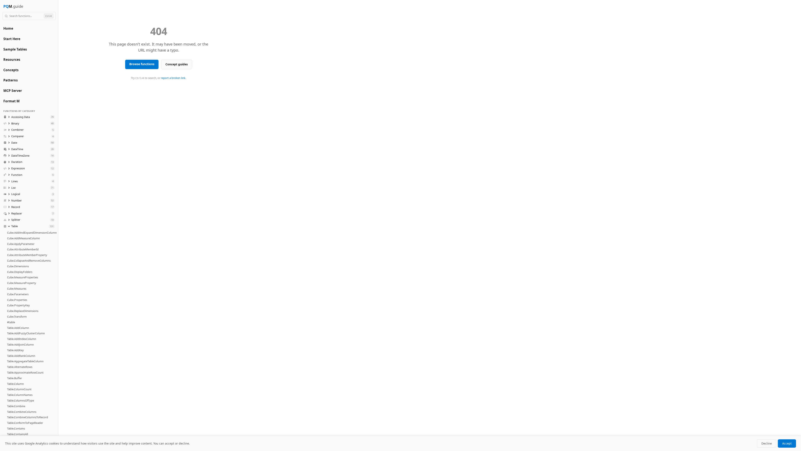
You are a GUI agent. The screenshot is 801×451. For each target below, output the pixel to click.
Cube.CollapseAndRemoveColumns (29, 260)
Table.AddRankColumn (21, 356)
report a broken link (173, 78)
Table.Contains (16, 428)
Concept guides (176, 64)
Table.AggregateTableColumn (25, 361)
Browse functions (141, 64)
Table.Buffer (14, 378)
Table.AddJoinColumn (20, 344)
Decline (766, 443)
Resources (11, 59)
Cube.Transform (17, 316)
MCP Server (12, 90)
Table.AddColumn (18, 328)
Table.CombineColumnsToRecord (27, 417)
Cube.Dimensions (18, 266)
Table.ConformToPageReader (25, 423)
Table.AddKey (15, 350)
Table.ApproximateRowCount (25, 372)
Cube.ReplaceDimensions (22, 311)
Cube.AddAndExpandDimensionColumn (32, 232)
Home (8, 28)
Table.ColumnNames (20, 395)
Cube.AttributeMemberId (23, 249)
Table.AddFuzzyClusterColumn (26, 333)
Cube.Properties (17, 300)
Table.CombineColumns (21, 412)
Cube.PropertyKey (18, 305)
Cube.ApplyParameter (20, 244)
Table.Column (15, 384)
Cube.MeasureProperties (22, 277)
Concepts (11, 70)
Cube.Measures (16, 288)
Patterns (10, 80)
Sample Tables (15, 49)
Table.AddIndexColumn (21, 339)
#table (11, 322)
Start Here (11, 39)
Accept (787, 443)
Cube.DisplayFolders (19, 272)
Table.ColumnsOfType (20, 400)
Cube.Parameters (18, 294)
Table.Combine (16, 406)
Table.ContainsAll (17, 434)
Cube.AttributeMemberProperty (27, 255)
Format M (11, 101)
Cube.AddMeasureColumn (23, 238)
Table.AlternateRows (19, 367)
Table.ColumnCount (19, 389)
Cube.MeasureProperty (21, 283)
